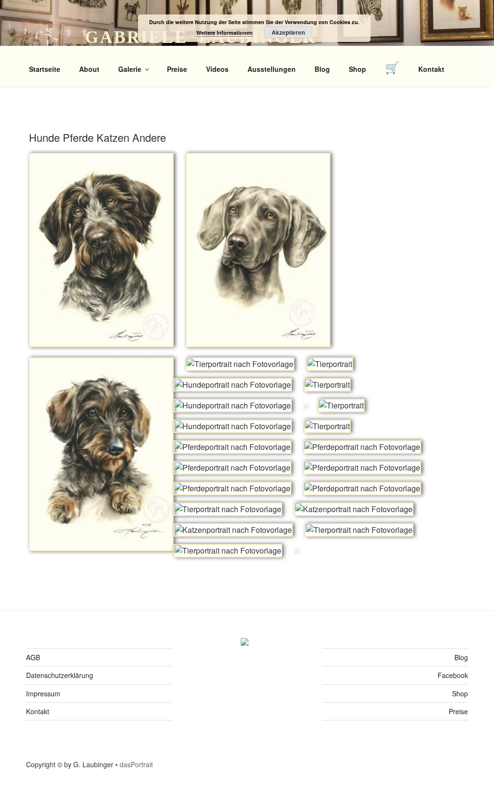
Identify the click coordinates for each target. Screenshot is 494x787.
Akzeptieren (288, 32)
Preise (177, 69)
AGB (33, 657)
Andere (149, 137)
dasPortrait (136, 764)
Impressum (43, 693)
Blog (322, 69)
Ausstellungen (271, 69)
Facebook (453, 675)
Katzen (114, 137)
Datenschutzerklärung (59, 675)
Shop (357, 69)
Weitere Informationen (224, 32)
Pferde (79, 137)
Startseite (44, 69)
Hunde (46, 137)
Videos (217, 69)
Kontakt (431, 69)
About (89, 69)
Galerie (129, 69)
